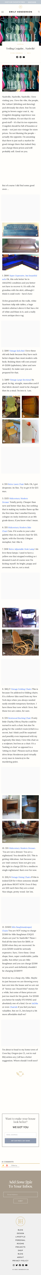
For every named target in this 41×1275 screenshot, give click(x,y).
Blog (20, 1230)
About (20, 1257)
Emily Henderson (17, 53)
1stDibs (35, 1003)
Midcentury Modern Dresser (22, 848)
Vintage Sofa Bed (17, 351)
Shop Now (32, 2)
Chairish (13, 1007)
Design (20, 1233)
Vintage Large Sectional (20, 380)
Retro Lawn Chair (16, 484)
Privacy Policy (21, 1261)
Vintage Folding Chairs (21, 689)
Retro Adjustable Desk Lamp (21, 549)
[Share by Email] (24, 57)
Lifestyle (20, 1237)
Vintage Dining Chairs (21, 877)
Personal (20, 1240)
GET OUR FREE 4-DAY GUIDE (20, 1141)
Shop (20, 1250)
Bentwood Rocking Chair (19, 718)
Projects (20, 1247)
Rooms (20, 1243)
